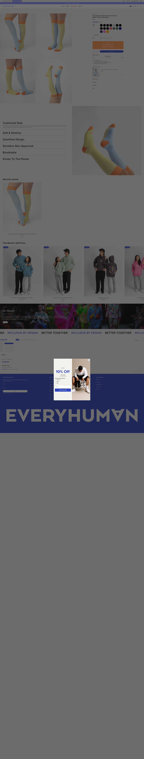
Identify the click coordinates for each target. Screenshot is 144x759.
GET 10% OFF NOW (63, 390)
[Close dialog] (89, 360)
